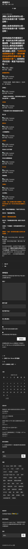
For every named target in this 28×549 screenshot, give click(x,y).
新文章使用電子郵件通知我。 (10, 334)
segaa (10, 14)
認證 (10, 492)
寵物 (4, 480)
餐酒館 (18, 495)
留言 (3, 281)
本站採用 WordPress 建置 (8, 545)
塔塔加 (5, 477)
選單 (15, 8)
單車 (22, 474)
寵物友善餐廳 (17, 480)
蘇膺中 (16, 48)
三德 (22, 469)
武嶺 (15, 486)
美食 (4, 489)
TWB (12, 469)
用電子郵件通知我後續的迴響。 (10, 329)
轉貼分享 (6, 264)
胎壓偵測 (14, 489)
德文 (9, 483)
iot (8, 469)
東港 (22, 483)
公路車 (16, 472)
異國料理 (21, 486)
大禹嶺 (10, 477)
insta (4, 469)
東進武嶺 (10, 486)
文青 (17, 483)
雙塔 (9, 495)
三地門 (17, 469)
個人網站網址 (5, 319)
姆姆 (15, 477)
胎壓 (9, 489)
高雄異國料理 (6, 498)
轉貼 (5, 266)
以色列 (5, 472)
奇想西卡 (6, 2)
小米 (4, 483)
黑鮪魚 (14, 498)
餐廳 (13, 495)
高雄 (23, 495)
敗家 (13, 483)
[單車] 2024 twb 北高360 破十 (9, 427)
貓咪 (17, 492)
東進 (4, 486)
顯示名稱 (5, 303)
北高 (18, 474)
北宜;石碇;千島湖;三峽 (9, 474)
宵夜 (20, 477)
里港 (4, 495)
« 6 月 (7, 398)
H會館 (19, 466)
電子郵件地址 (6, 311)
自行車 (5, 492)
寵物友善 (10, 480)
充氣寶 (10, 472)
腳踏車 (20, 489)
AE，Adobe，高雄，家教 (9, 466)
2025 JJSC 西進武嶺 (7, 416)
